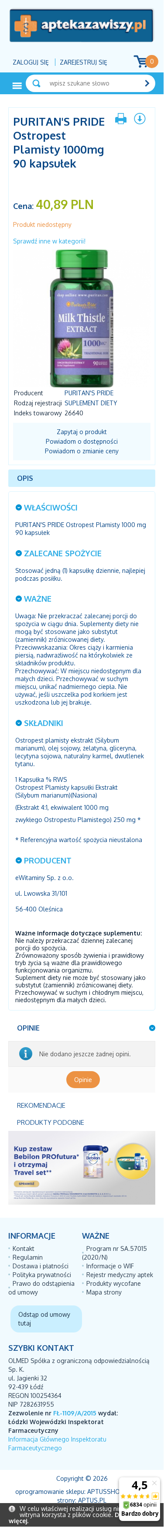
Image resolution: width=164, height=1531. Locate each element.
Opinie (83, 1079)
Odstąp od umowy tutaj (44, 1319)
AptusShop (105, 1491)
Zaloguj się (31, 62)
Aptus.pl (92, 1500)
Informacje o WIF (110, 1266)
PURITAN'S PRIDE (89, 393)
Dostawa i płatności (40, 1266)
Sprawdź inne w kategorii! (49, 241)
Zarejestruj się (83, 62)
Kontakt (23, 1248)
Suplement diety (91, 403)
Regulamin (28, 1257)
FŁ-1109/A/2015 (74, 1413)
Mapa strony (104, 1292)
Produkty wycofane (113, 1283)
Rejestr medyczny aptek (119, 1274)
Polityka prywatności (42, 1274)
